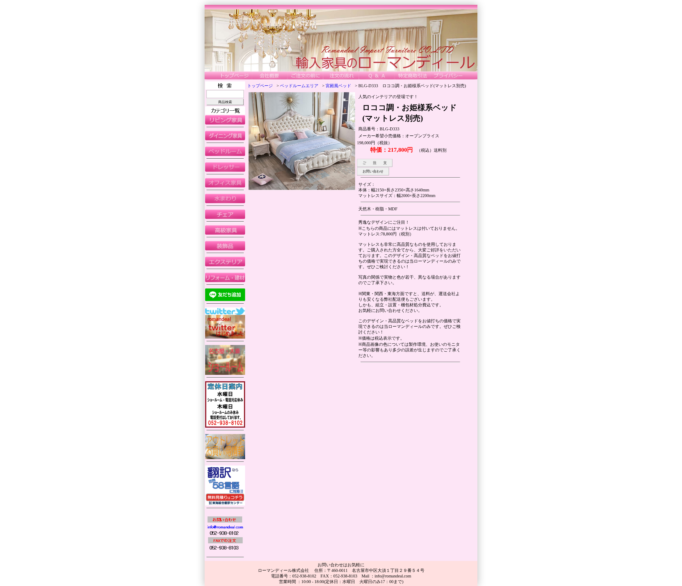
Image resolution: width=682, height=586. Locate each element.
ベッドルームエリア (299, 85)
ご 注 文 (375, 163)
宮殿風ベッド (338, 85)
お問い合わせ (373, 171)
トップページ (260, 85)
